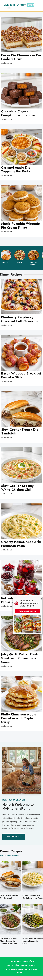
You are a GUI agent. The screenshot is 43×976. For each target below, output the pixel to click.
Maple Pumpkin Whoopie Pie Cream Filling (20, 225)
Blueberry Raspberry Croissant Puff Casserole (19, 319)
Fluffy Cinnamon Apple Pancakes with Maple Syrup (18, 718)
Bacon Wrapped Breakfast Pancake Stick (21, 375)
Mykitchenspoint (15, 5)
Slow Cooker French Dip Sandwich (19, 431)
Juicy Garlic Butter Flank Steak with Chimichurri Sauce (19, 658)
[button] (5, 8)
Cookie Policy (13, 965)
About (24, 965)
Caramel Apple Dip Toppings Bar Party (15, 169)
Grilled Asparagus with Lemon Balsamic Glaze (32, 941)
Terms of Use (28, 961)
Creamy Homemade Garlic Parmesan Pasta (21, 544)
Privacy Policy (15, 961)
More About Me (12, 837)
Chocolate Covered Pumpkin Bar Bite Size (18, 113)
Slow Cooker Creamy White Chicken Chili (17, 487)
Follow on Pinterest (27, 611)
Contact (32, 965)
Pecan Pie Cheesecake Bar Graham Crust (21, 57)
